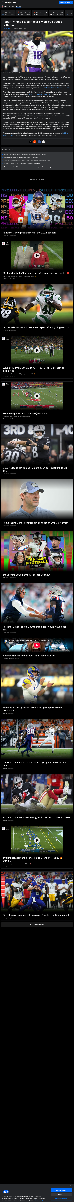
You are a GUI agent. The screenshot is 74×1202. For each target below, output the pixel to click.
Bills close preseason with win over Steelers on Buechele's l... (37, 915)
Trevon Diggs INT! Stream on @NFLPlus (25, 413)
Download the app (66, 2)
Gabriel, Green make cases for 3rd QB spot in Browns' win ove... (34, 764)
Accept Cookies (61, 1190)
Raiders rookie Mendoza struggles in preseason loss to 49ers (36, 817)
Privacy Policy (38, 1200)
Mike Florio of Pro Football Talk (40, 94)
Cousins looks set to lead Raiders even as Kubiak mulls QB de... (35, 469)
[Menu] (2, 2)
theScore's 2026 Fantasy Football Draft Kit (26, 574)
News (18, 6)
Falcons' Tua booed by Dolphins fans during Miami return (22, 163)
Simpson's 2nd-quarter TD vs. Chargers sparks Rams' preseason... (33, 709)
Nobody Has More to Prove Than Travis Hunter (29, 655)
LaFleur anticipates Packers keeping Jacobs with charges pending (25, 154)
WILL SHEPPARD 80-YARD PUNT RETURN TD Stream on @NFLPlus (34, 369)
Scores (12, 6)
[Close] (70, 1185)
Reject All (61, 1194)
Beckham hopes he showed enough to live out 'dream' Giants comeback (27, 160)
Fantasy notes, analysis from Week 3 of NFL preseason (21, 157)
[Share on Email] (43, 141)
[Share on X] (30, 141)
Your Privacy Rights (61, 1198)
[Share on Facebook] (39, 141)
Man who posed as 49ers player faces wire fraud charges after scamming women (30, 167)
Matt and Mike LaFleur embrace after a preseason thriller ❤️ (36, 273)
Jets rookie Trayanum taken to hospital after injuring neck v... (37, 327)
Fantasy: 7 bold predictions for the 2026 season (29, 232)
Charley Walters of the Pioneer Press (56, 88)
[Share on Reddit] (34, 141)
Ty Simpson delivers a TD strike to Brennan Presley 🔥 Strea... (33, 859)
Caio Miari (6, 28)
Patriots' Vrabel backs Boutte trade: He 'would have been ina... (35, 628)
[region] (37, 1193)
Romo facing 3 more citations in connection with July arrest (35, 522)
